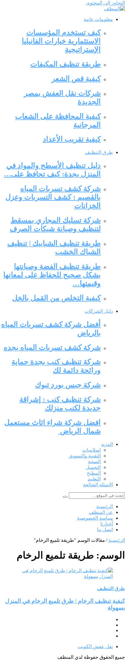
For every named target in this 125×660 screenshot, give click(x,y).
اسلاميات (91, 450)
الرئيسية (104, 506)
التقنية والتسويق (85, 455)
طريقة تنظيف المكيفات (65, 64)
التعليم (94, 478)
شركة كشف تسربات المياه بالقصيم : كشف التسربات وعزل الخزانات (53, 197)
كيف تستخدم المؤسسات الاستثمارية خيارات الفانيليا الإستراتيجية (61, 41)
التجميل (93, 467)
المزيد (107, 444)
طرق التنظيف (99, 152)
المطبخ (94, 473)
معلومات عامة (98, 19)
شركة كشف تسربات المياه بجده (52, 347)
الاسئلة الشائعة (98, 484)
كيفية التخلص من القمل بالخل (56, 298)
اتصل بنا (105, 529)
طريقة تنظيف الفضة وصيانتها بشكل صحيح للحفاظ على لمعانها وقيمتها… (52, 274)
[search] (65, 497)
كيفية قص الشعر (76, 79)
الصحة (94, 461)
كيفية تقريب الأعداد (72, 139)
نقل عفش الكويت (95, 646)
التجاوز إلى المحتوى (105, 2)
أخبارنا (106, 523)
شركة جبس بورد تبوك (68, 385)
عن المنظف (101, 512)
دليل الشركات (99, 311)
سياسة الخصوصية (95, 518)
